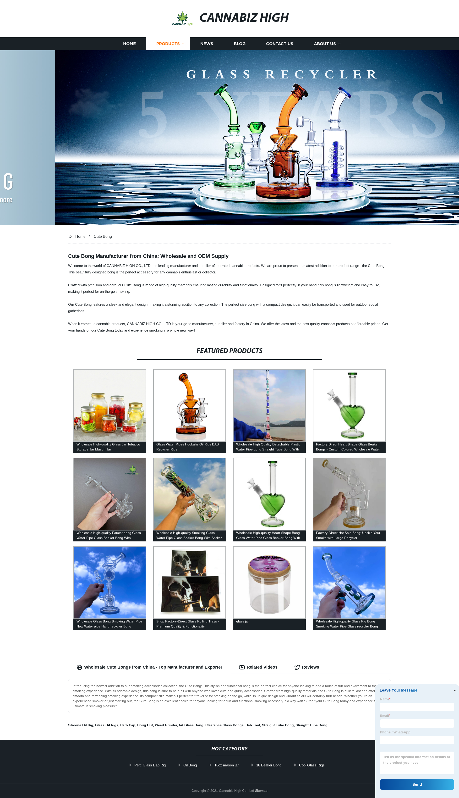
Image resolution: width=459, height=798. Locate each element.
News (206, 43)
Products (168, 43)
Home (129, 43)
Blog (240, 43)
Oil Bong (190, 765)
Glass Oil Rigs (106, 725)
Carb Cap (127, 725)
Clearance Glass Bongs (224, 725)
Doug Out (145, 725)
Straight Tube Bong (278, 725)
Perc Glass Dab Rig (150, 765)
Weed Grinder (166, 725)
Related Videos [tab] (262, 667)
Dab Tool (253, 725)
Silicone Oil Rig (80, 725)
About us (325, 43)
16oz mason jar (226, 765)
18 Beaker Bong (268, 765)
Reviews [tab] (310, 667)
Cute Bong (103, 236)
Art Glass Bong (191, 725)
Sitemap (261, 790)
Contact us (279, 43)
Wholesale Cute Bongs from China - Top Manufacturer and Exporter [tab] (153, 667)
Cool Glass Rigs (312, 765)
